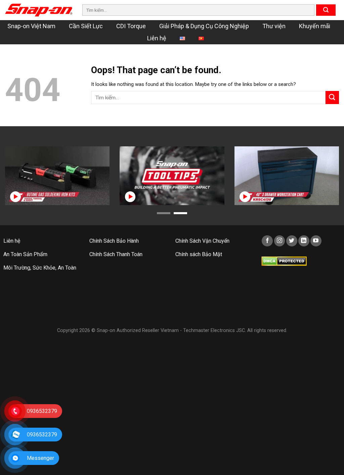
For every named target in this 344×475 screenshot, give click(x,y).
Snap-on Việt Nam (31, 26)
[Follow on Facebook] (267, 240)
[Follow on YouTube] (315, 240)
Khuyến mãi (314, 26)
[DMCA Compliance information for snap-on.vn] (284, 260)
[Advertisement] (172, 306)
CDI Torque (131, 26)
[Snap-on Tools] (38, 10)
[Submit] (326, 10)
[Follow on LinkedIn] (303, 240)
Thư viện (274, 26)
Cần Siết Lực (86, 26)
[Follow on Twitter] (291, 240)
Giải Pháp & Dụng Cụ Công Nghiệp (204, 26)
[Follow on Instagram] (279, 240)
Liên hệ (156, 38)
